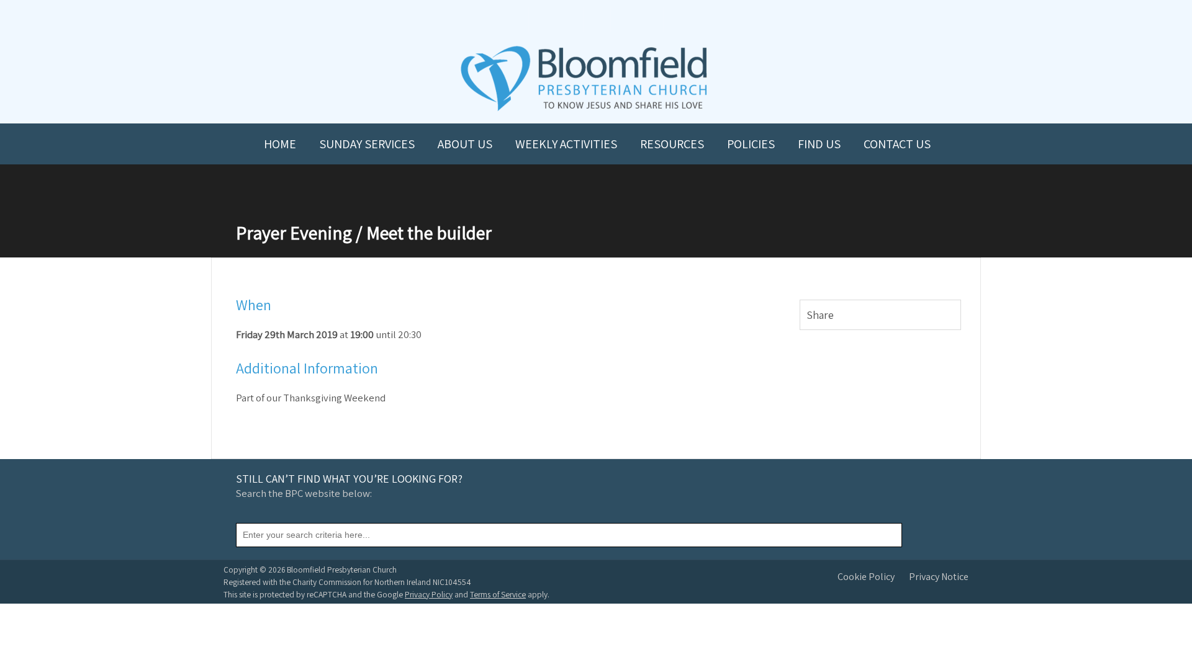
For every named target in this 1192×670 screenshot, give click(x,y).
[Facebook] (906, 315)
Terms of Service (498, 594)
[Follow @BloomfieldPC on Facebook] (568, 19)
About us (465, 144)
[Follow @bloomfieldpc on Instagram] (596, 19)
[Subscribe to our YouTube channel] (541, 19)
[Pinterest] (935, 315)
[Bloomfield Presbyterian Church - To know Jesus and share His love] (584, 109)
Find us (819, 144)
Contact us (897, 144)
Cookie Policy (866, 576)
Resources (672, 144)
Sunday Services (367, 144)
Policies (751, 144)
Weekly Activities (566, 144)
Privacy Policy (429, 594)
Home (280, 144)
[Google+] (950, 315)
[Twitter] (921, 315)
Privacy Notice (938, 576)
